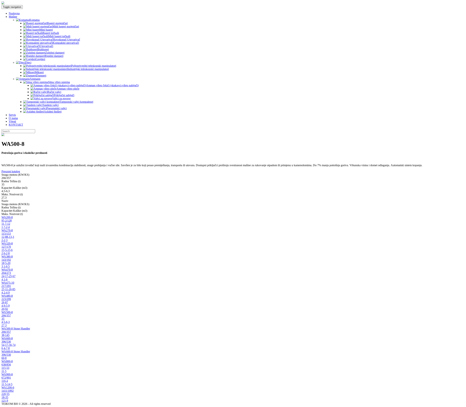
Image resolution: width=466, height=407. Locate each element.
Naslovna (14, 13)
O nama (13, 118)
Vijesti (12, 121)
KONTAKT (16, 124)
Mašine (13, 16)
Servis (12, 114)
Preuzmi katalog (10, 171)
